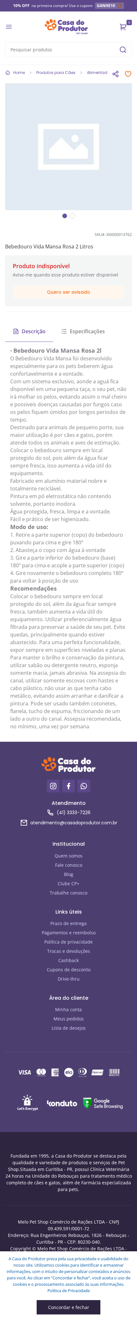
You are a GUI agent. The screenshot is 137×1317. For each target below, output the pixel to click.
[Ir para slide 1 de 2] (64, 215)
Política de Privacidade (68, 1290)
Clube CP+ (68, 883)
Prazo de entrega (68, 923)
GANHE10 (106, 5)
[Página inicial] (66, 26)
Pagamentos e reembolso (69, 933)
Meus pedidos (69, 1019)
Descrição (34, 331)
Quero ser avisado (68, 292)
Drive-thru (69, 979)
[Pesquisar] (123, 50)
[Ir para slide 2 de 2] (72, 215)
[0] (123, 26)
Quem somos (68, 856)
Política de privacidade (68, 942)
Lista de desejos (69, 1028)
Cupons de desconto (68, 970)
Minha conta (68, 1009)
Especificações (87, 331)
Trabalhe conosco (68, 893)
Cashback (68, 960)
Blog (68, 874)
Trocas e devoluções (68, 951)
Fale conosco (68, 865)
